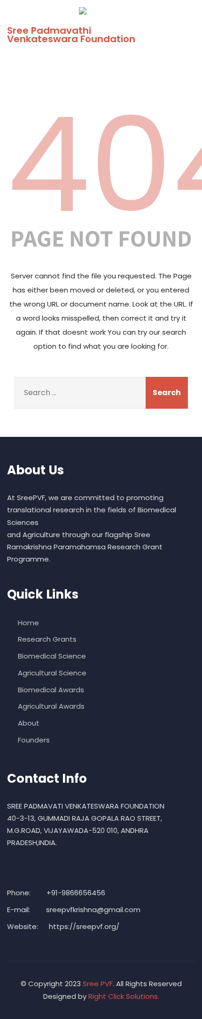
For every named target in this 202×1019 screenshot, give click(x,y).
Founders (34, 740)
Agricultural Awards (51, 706)
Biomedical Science (52, 656)
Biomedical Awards (51, 690)
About (28, 723)
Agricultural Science (52, 673)
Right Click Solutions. (123, 996)
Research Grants (47, 639)
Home (28, 623)
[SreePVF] (97, 11)
